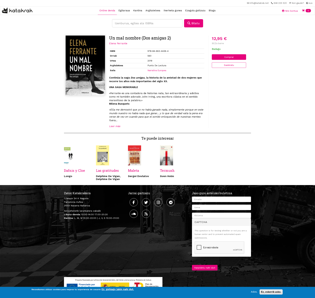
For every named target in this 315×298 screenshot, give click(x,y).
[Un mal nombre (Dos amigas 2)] (85, 65)
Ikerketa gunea (173, 10)
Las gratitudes (107, 170)
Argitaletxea (153, 10)
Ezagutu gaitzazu (195, 10)
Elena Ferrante (118, 43)
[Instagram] (158, 202)
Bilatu (195, 23)
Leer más (114, 126)
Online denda (107, 10)
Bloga (212, 10)
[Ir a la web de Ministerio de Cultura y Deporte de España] (113, 285)
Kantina (137, 10)
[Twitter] (146, 202)
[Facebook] (134, 202)
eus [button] (310, 3)
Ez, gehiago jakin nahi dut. (118, 289)
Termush (167, 170)
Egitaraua (124, 10)
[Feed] (146, 214)
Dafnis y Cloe (74, 170)
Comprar (229, 57)
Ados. (254, 291)
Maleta (133, 170)
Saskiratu (229, 65)
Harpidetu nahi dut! (204, 267)
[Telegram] (171, 202)
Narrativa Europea (156, 70)
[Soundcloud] (134, 214)
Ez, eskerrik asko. (271, 291)
